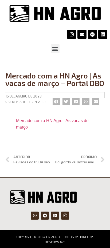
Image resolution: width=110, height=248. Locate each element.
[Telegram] (92, 34)
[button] (55, 48)
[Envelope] (82, 34)
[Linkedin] (102, 34)
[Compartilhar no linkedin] (76, 101)
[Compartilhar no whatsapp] (85, 101)
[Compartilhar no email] (95, 101)
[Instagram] (71, 34)
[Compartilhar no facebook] (56, 101)
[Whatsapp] (35, 216)
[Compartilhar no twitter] (66, 101)
